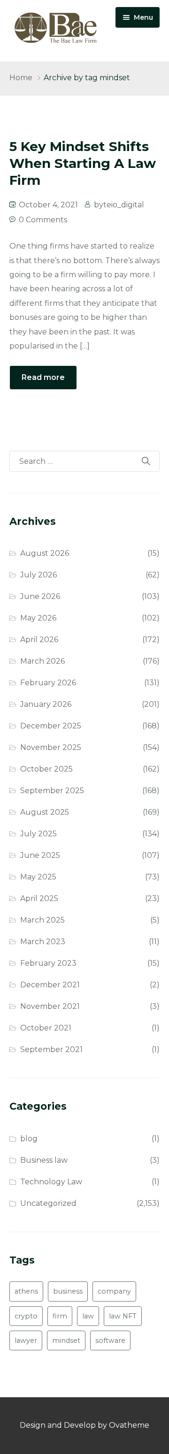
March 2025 (42, 920)
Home (20, 77)
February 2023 (48, 963)
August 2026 (44, 553)
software (110, 1340)
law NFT (123, 1316)
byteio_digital (119, 204)
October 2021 (45, 1027)
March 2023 (42, 941)
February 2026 (48, 682)
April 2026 (39, 639)
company (114, 1291)
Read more (43, 377)
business (68, 1291)
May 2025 (38, 876)
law (88, 1316)
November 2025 (50, 747)
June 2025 (40, 855)
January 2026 (45, 704)
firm (60, 1316)
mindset (66, 1340)
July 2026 (38, 574)
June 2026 (40, 596)
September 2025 (52, 790)
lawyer (26, 1340)
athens (26, 1291)
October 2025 (46, 769)
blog (29, 1138)
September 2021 (51, 1049)
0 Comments (43, 219)
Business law (44, 1160)
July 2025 (38, 833)
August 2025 (44, 812)
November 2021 (50, 1006)
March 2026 (42, 661)
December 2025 (50, 725)
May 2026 (38, 617)
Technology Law (51, 1181)
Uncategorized (48, 1203)
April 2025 (39, 898)
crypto (26, 1316)
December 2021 (50, 984)
